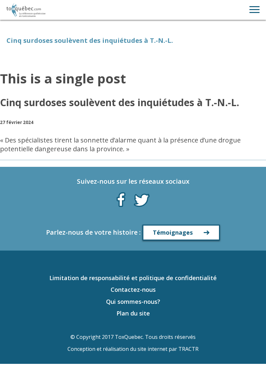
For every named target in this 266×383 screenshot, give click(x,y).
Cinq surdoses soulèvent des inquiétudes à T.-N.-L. (119, 102)
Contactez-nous (133, 289)
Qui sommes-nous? (133, 301)
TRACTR (188, 348)
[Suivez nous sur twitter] (142, 199)
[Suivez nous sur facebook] (121, 198)
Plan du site (133, 313)
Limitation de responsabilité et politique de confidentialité (133, 278)
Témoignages (173, 232)
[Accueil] (25, 10)
